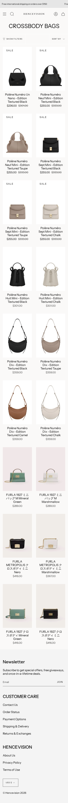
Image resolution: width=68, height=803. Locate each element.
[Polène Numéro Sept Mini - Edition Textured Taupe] (17, 202)
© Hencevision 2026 (14, 792)
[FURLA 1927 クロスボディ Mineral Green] (17, 606)
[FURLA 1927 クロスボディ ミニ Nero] (50, 606)
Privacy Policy (12, 762)
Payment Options (14, 719)
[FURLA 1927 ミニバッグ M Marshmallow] (50, 469)
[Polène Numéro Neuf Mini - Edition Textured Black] (50, 69)
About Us (9, 755)
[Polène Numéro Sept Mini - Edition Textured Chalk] (50, 202)
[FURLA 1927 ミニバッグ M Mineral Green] (17, 469)
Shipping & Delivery (16, 726)
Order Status (11, 712)
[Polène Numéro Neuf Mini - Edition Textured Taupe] (17, 136)
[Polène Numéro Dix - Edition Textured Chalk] (50, 402)
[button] (12, 14)
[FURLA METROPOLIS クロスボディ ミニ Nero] (17, 536)
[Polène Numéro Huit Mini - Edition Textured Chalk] (50, 269)
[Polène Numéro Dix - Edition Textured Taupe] (50, 336)
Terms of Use (11, 769)
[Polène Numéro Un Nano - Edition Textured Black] (17, 69)
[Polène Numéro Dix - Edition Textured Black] (17, 336)
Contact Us (10, 705)
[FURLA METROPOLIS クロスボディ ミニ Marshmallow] (50, 536)
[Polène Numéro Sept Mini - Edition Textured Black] (50, 136)
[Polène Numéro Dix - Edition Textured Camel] (17, 402)
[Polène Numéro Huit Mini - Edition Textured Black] (17, 269)
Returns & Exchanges (17, 733)
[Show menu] (4, 14)
